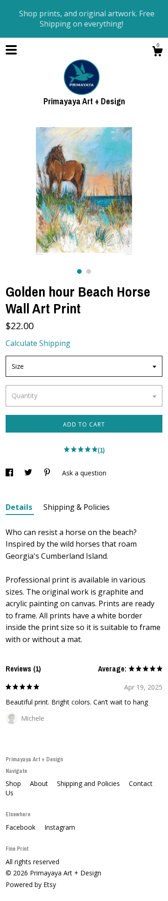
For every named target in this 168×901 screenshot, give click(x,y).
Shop (14, 783)
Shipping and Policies (89, 783)
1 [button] (79, 271)
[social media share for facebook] (10, 472)
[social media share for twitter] (29, 472)
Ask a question (84, 472)
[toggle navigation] (11, 49)
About (40, 783)
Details (20, 507)
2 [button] (88, 271)
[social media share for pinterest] (48, 472)
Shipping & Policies (76, 507)
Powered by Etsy (31, 884)
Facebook (21, 827)
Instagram (59, 827)
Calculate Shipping (38, 343)
